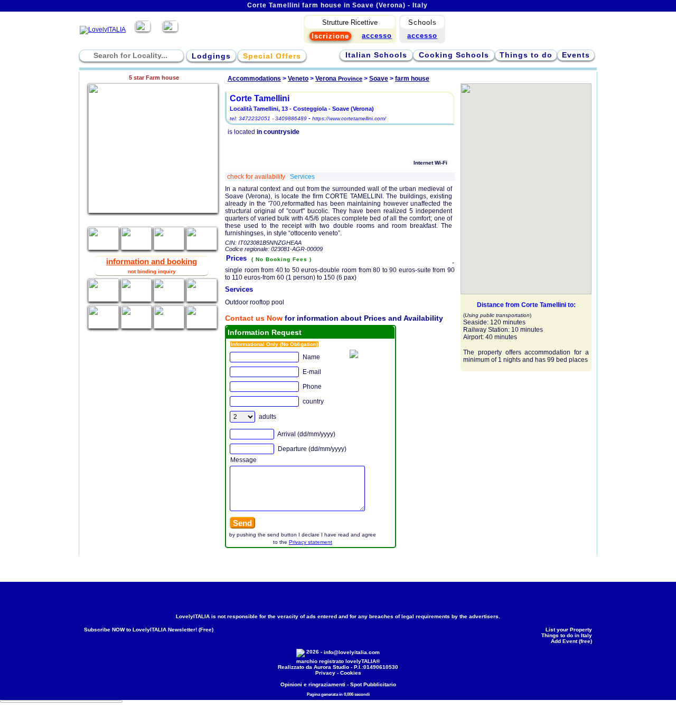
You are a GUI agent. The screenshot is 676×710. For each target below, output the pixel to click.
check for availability (257, 176)
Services (302, 176)
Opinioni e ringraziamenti (312, 684)
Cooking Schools (454, 55)
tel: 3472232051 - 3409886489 (268, 118)
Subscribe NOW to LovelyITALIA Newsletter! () (148, 629)
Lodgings (211, 56)
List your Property (569, 629)
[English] (170, 29)
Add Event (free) (571, 641)
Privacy (325, 673)
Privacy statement (310, 542)
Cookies (350, 673)
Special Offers (272, 56)
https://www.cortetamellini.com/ (349, 118)
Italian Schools (376, 55)
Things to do (526, 55)
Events (576, 55)
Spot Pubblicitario (373, 684)
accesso (422, 36)
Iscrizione (330, 36)
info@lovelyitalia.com (352, 652)
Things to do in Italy (566, 635)
